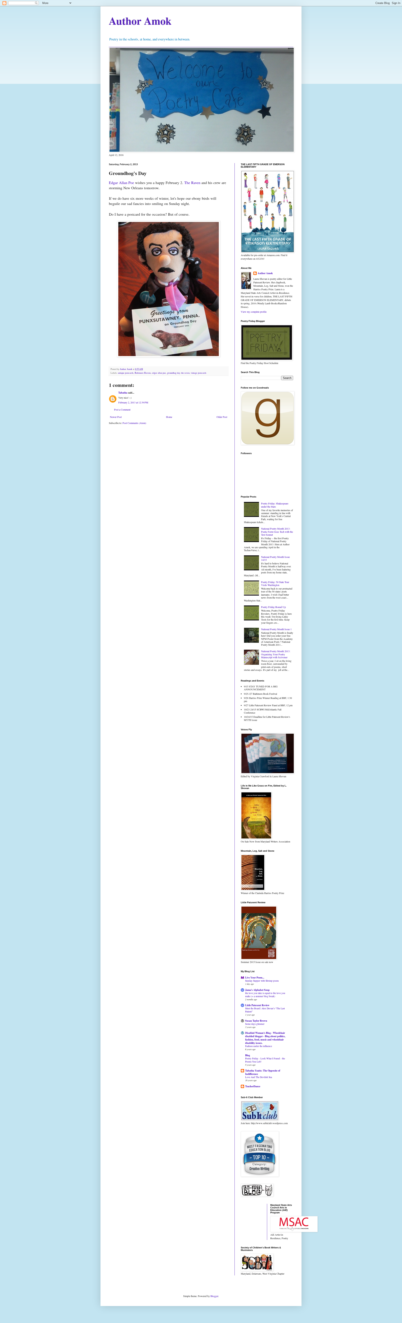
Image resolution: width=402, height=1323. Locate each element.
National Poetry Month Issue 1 (276, 629)
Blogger (214, 1296)
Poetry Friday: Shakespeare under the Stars (274, 505)
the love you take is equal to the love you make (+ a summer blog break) (265, 994)
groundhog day (173, 372)
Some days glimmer (254, 1023)
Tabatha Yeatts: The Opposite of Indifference (262, 1072)
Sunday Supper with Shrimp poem (262, 980)
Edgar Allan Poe (121, 182)
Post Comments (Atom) (134, 423)
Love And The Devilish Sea (258, 1077)
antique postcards (125, 372)
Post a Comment (122, 409)
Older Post (221, 417)
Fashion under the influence (258, 1046)
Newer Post (116, 417)
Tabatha (122, 392)
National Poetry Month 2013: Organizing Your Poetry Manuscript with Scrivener (275, 654)
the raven (185, 372)
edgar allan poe (159, 372)
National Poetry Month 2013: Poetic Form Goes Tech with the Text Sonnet (277, 531)
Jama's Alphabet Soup (257, 990)
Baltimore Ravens (143, 372)
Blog (247, 1055)
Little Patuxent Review (257, 1005)
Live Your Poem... (254, 977)
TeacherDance (252, 1086)
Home (169, 417)
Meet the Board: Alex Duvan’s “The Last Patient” (265, 1010)
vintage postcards (198, 372)
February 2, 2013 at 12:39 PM (133, 402)
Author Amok (140, 20)
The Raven (192, 182)
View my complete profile (254, 311)
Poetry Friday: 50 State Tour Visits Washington (275, 583)
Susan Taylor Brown (256, 1020)
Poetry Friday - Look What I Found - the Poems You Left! (265, 1060)
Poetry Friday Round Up (273, 607)
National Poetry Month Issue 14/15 (275, 558)
